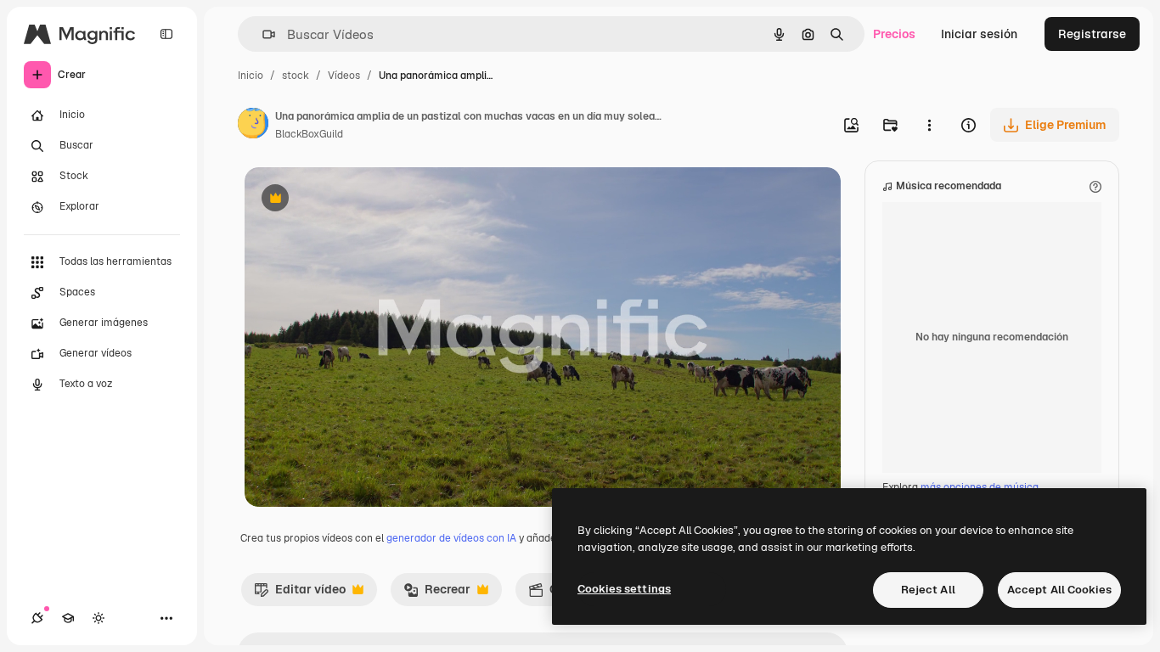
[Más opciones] (929, 125)
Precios (894, 34)
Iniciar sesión (979, 34)
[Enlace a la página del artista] (253, 125)
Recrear (436, 593)
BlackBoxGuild (309, 134)
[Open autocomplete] (262, 34)
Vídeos (344, 75)
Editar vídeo (300, 593)
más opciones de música (980, 487)
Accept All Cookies (1059, 589)
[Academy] (68, 618)
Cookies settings (624, 589)
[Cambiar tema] (98, 618)
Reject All (928, 589)
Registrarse (1092, 34)
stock (295, 75)
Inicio (250, 75)
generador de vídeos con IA (451, 538)
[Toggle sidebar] (166, 34)
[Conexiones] (37, 618)
